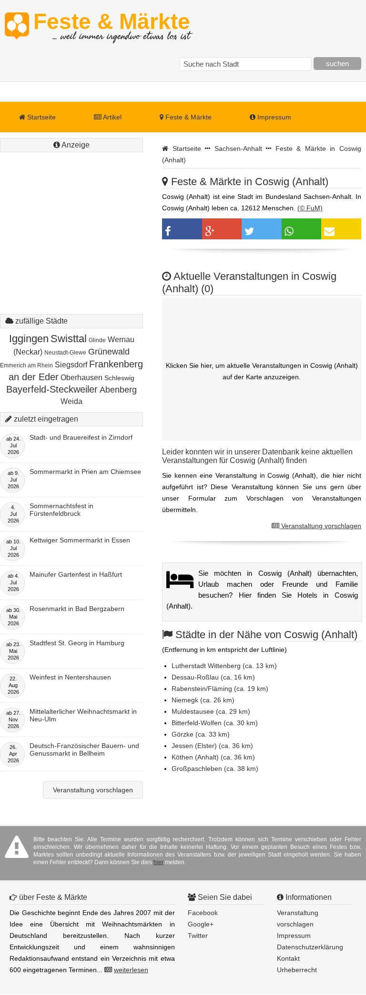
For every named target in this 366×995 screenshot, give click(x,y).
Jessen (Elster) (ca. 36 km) (212, 745)
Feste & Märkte (111, 26)
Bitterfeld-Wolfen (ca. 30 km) (215, 723)
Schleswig (119, 378)
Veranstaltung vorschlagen (320, 526)
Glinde (97, 340)
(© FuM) (310, 208)
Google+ (201, 924)
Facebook (203, 912)
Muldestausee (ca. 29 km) (211, 711)
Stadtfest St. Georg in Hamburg (77, 643)
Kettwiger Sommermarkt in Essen (80, 540)
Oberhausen (81, 378)
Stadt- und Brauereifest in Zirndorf (81, 437)
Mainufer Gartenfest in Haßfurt (76, 574)
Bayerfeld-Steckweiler (52, 389)
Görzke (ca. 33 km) (201, 734)
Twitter (198, 935)
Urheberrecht (297, 970)
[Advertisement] (71, 214)
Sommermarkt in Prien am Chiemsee (85, 471)
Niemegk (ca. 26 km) (203, 700)
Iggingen (29, 339)
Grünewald (109, 351)
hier (158, 862)
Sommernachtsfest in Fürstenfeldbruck (61, 509)
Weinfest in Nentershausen (70, 677)
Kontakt (288, 958)
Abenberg (118, 389)
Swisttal (69, 339)
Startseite (40, 117)
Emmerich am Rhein (26, 365)
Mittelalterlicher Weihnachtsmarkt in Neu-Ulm (83, 715)
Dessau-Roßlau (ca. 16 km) (213, 677)
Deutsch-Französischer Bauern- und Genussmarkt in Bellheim (84, 749)
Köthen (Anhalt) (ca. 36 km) (213, 757)
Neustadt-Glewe (65, 352)
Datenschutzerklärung (310, 947)
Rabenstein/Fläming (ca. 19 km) (220, 688)
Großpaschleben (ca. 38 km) (215, 768)
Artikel (112, 117)
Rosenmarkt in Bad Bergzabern (77, 608)
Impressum (273, 117)
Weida (71, 401)
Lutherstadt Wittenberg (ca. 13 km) (224, 666)
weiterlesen (131, 970)
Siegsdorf (71, 365)
